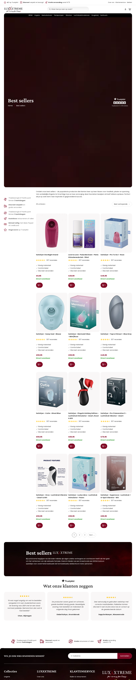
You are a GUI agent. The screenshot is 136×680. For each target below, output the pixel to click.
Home (10, 105)
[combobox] (65, 9)
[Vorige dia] (39, 233)
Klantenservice (120, 2)
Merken (129, 2)
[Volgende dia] (65, 233)
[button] (122, 204)
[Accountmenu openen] (125, 9)
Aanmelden (124, 656)
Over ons (111, 2)
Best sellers (20, 105)
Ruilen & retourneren (78, 677)
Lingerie (7, 677)
